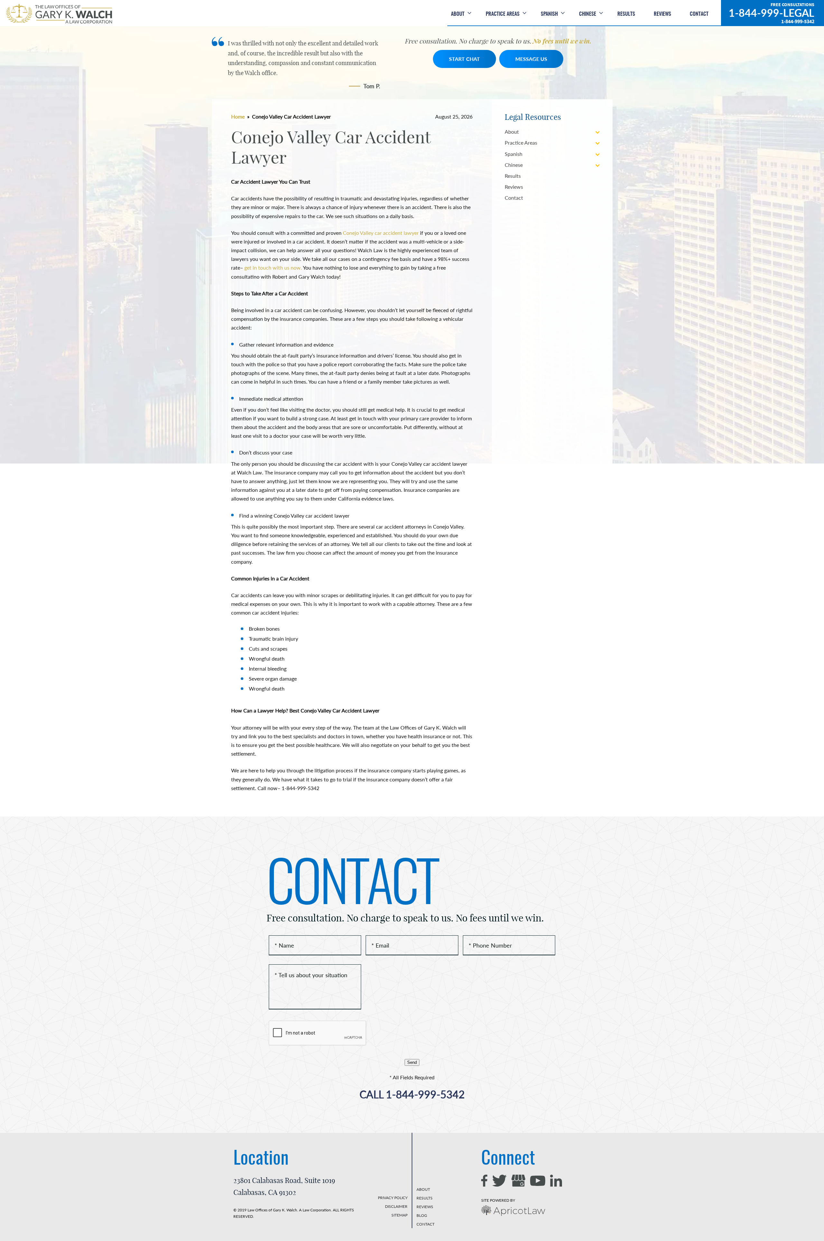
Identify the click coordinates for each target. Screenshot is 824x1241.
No (440, 681)
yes (384, 681)
